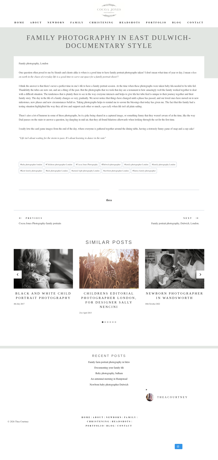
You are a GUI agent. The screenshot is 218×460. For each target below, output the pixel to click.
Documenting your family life (109, 367)
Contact (195, 22)
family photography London (163, 164)
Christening (101, 22)
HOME (19, 22)
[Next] (200, 275)
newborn (56, 22)
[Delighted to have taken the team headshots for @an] (178, 423)
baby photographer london (31, 164)
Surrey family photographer (144, 170)
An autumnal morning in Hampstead (109, 378)
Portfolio (156, 22)
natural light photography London (85, 170)
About (36, 22)
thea (109, 200)
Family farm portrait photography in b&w (109, 362)
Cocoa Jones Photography (87, 164)
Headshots (129, 22)
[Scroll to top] (213, 447)
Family (77, 22)
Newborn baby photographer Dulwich (109, 384)
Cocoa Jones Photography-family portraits (40, 221)
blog (177, 22)
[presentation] (43, 269)
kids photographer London (57, 170)
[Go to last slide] (18, 275)
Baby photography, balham (109, 373)
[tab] (102, 322)
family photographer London (136, 164)
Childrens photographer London (59, 164)
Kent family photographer (31, 170)
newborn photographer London (116, 170)
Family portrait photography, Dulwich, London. (175, 221)
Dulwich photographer (110, 164)
